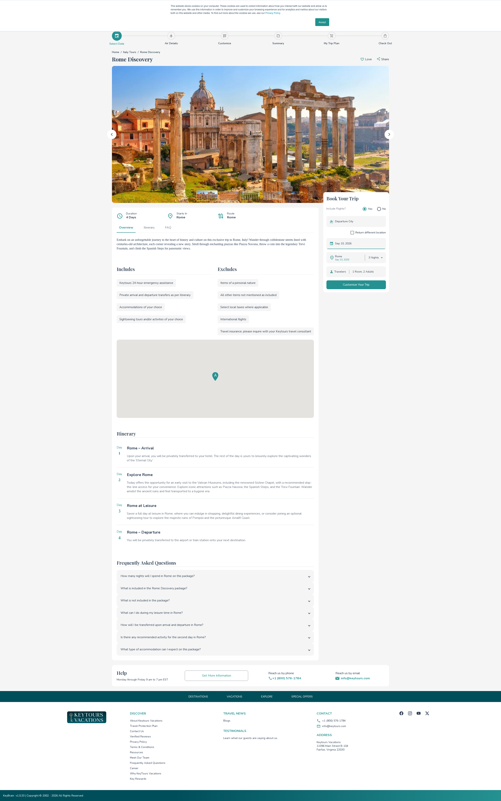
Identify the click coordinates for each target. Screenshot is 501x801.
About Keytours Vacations (146, 721)
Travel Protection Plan (144, 726)
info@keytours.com (334, 726)
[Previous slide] (111, 134)
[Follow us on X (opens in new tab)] (427, 713)
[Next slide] (389, 134)
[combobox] (359, 221)
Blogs (226, 721)
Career (134, 768)
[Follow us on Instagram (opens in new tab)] (410, 713)
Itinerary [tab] (149, 227)
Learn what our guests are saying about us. (250, 738)
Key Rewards (138, 779)
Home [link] (115, 52)
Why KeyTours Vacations (145, 773)
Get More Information (216, 675)
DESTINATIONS (198, 696)
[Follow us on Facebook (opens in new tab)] (401, 713)
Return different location (370, 232)
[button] (383, 59)
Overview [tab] (126, 227)
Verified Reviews (140, 736)
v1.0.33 (20, 795)
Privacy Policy (272, 12)
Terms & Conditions (142, 747)
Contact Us (137, 731)
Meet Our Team (139, 758)
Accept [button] (322, 22)
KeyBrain (8, 795)
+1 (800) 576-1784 (334, 721)
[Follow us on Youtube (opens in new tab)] (419, 713)
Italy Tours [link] (129, 52)
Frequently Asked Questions (147, 763)
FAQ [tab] (168, 227)
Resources (136, 752)
